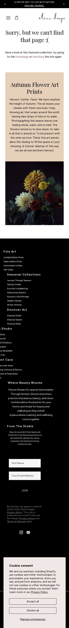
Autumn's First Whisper (18, 296)
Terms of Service (16, 521)
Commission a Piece (13, 265)
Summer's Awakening (17, 288)
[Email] (28, 533)
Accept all (33, 601)
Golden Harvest (14, 301)
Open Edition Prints (13, 261)
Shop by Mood (14, 323)
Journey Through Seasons (19, 280)
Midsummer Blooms (16, 292)
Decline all (33, 610)
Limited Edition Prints (14, 257)
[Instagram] (21, 533)
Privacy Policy (39, 592)
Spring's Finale (14, 284)
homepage (22, 56)
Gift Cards (8, 269)
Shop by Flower (14, 315)
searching (38, 56)
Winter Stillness (14, 305)
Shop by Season (14, 319)
